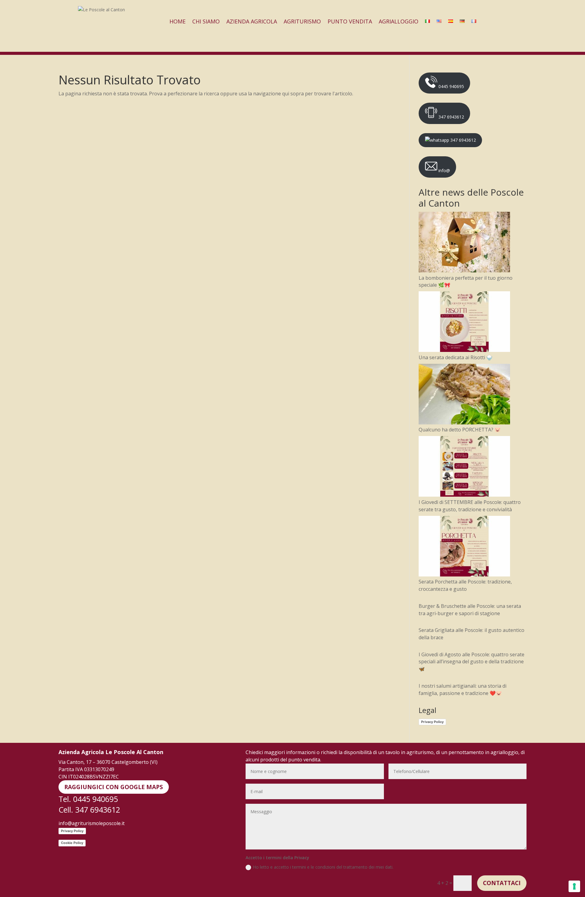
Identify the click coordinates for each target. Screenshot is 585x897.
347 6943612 (450, 117)
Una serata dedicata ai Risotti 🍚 (455, 357)
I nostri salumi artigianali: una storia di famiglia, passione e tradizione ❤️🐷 (462, 689)
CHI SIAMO (206, 21)
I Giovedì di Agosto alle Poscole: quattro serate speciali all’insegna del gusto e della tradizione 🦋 (471, 661)
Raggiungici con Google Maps (113, 787)
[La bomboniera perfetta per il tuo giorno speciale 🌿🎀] (464, 243)
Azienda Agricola (251, 21)
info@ (443, 170)
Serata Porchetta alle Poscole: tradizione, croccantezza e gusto (465, 585)
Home (177, 21)
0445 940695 (450, 86)
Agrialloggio (398, 21)
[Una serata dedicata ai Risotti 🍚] (464, 322)
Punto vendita (350, 21)
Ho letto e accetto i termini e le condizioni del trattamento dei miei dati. (323, 867)
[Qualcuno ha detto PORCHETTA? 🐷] (464, 395)
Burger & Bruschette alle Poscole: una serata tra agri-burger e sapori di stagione (470, 610)
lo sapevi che (495, 21)
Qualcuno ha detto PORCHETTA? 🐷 (460, 429)
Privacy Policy (432, 722)
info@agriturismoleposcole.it (91, 823)
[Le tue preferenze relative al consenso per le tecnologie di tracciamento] (574, 886)
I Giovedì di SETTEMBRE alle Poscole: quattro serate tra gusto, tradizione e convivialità (470, 506)
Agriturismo (302, 21)
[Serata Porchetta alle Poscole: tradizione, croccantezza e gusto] (464, 547)
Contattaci (502, 883)
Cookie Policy (72, 843)
